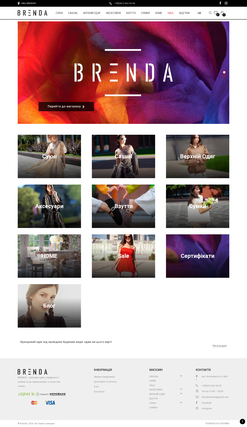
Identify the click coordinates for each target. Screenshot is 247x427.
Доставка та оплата (105, 381)
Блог (49, 305)
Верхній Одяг (92, 13)
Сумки (145, 13)
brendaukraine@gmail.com (215, 397)
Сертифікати (197, 256)
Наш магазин (28, 3)
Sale (171, 13)
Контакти (99, 391)
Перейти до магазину (64, 106)
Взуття (131, 13)
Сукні (59, 13)
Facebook (206, 403)
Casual (73, 13)
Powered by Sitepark (217, 423)
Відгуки (184, 13)
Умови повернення (104, 376)
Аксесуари (113, 13)
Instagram (206, 408)
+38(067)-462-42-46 (126, 3)
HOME (158, 13)
